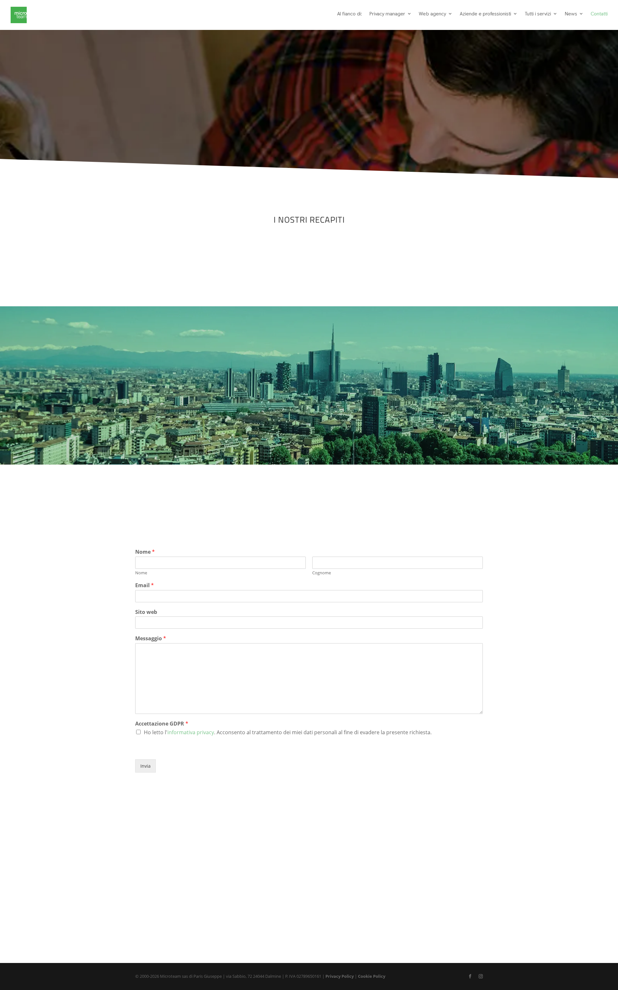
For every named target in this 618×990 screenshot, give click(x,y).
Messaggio (150, 638)
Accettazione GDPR (161, 723)
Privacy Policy (339, 976)
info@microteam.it (441, 263)
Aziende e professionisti (485, 14)
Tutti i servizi (538, 14)
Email (144, 585)
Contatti (599, 14)
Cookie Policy (371, 976)
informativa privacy (190, 732)
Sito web (146, 612)
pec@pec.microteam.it (445, 272)
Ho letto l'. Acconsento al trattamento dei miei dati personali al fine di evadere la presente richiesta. (288, 732)
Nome (145, 552)
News (571, 14)
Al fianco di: (349, 14)
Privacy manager (387, 14)
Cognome (321, 573)
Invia (145, 766)
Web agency (432, 14)
